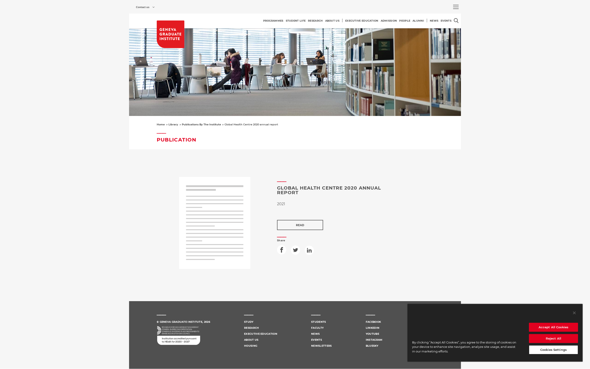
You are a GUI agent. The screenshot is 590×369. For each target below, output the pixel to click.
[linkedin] (309, 250)
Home (161, 124)
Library (173, 124)
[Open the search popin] (456, 20)
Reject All (553, 338)
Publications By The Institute (201, 124)
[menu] (456, 7)
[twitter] (295, 250)
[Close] (574, 313)
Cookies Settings (553, 350)
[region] (495, 333)
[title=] (170, 34)
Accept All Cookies (553, 327)
